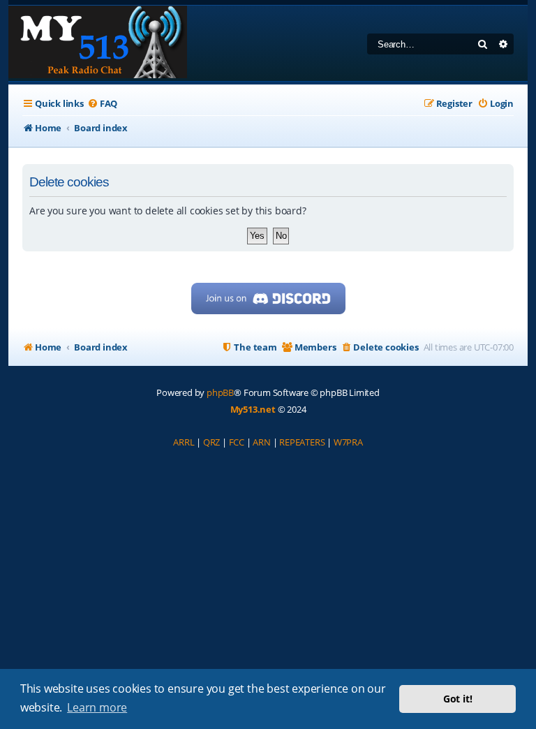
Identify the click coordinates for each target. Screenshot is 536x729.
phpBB (220, 392)
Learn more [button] (97, 707)
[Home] (97, 43)
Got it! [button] (457, 698)
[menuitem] (102, 104)
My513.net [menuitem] (253, 409)
